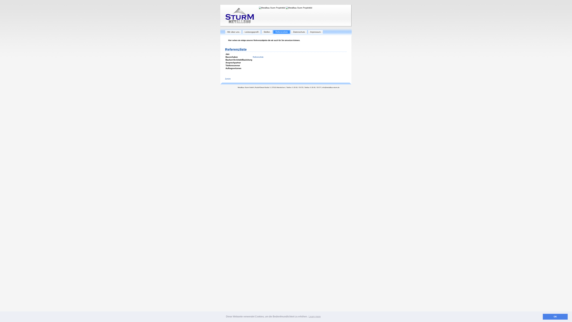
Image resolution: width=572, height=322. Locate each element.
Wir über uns (233, 32)
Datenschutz (299, 32)
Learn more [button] (315, 316)
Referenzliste (281, 32)
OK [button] (555, 316)
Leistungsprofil (251, 32)
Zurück (228, 79)
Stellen (267, 32)
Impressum (315, 32)
